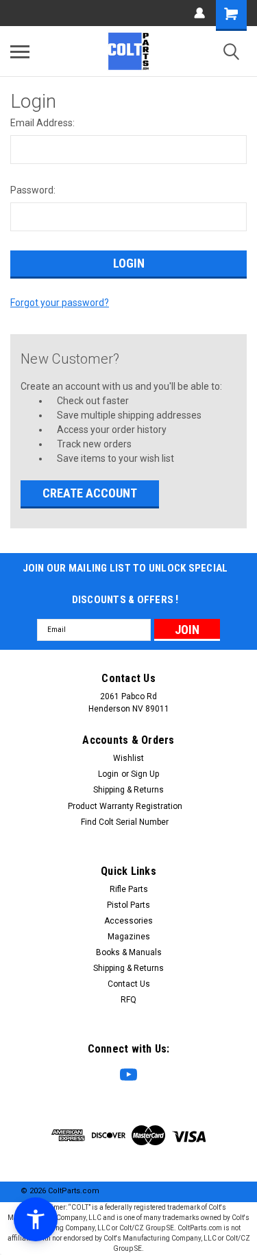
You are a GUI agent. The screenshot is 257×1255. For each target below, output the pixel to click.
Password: (33, 190)
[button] (36, 1219)
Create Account (89, 493)
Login (108, 774)
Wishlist (128, 758)
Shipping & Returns (128, 790)
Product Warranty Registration (125, 806)
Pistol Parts (128, 905)
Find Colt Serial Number (125, 822)
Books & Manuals (129, 952)
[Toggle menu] (19, 51)
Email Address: (42, 122)
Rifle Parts (129, 889)
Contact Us (129, 984)
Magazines (129, 936)
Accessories (128, 921)
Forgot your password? (59, 302)
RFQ (128, 1000)
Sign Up (145, 774)
